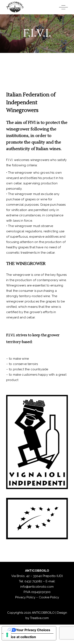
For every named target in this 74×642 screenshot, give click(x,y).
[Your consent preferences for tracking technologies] (7, 635)
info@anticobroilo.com (37, 586)
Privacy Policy (25, 597)
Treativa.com (39, 618)
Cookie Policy (49, 597)
